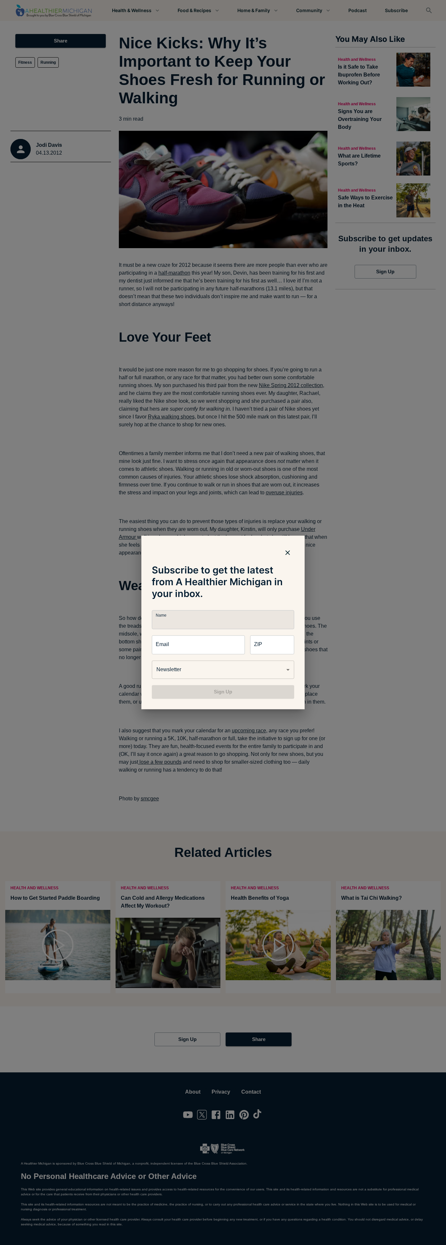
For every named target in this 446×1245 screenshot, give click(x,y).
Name (161, 615)
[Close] (287, 552)
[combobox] (223, 669)
